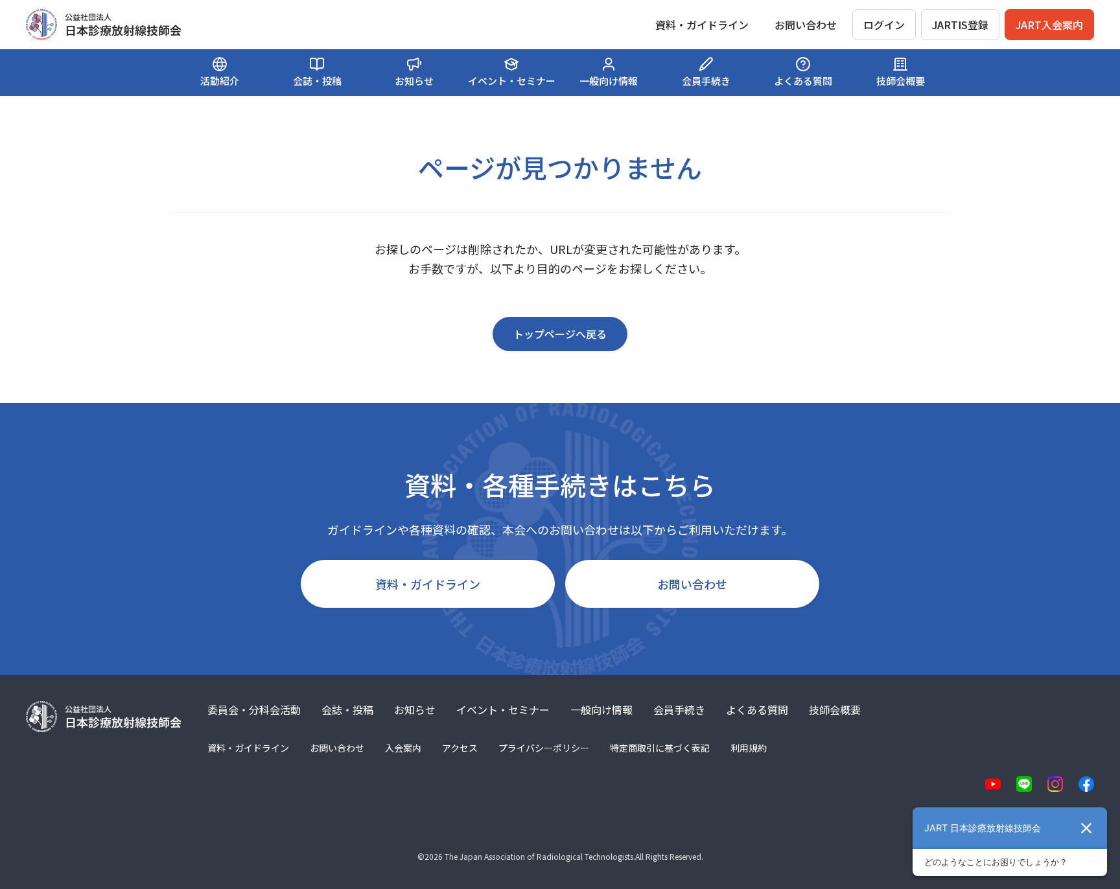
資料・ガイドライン (427, 583)
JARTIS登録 (960, 24)
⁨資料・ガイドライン (702, 24)
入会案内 (403, 747)
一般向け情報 (601, 709)
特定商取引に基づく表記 (660, 747)
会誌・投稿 (347, 709)
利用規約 (748, 747)
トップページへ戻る (560, 333)
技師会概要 (835, 709)
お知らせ (415, 709)
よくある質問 (757, 709)
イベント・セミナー (503, 709)
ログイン (884, 24)
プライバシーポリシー (543, 747)
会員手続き (679, 709)
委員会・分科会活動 (254, 709)
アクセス (460, 747)
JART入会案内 (1049, 24)
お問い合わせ (806, 24)
